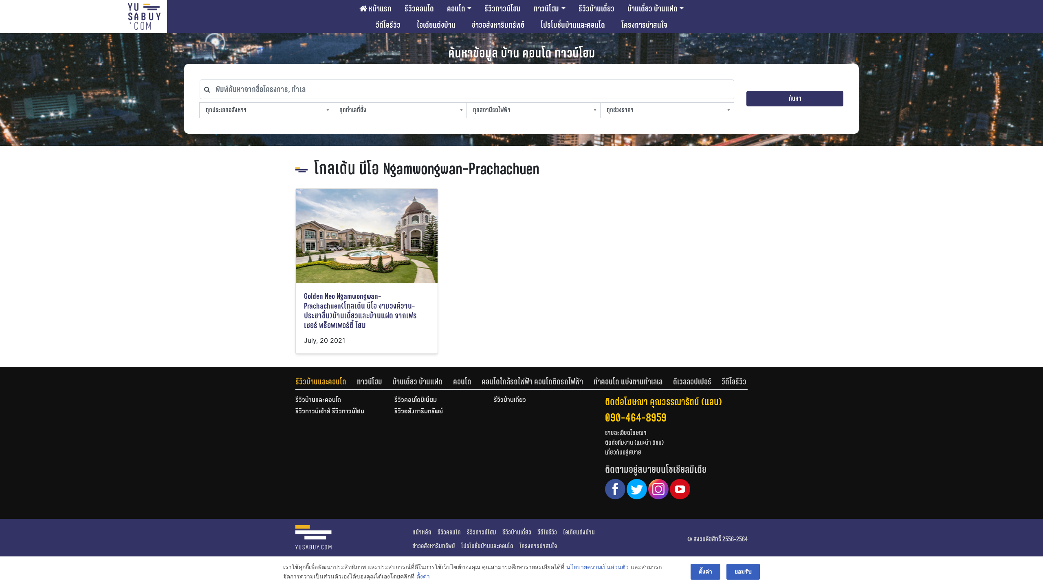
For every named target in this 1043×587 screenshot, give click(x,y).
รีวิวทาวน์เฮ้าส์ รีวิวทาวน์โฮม (329, 411)
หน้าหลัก (421, 532)
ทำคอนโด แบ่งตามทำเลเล (628, 381)
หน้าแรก (379, 8)
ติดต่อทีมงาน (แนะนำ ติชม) (634, 442)
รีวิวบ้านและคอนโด (320, 381)
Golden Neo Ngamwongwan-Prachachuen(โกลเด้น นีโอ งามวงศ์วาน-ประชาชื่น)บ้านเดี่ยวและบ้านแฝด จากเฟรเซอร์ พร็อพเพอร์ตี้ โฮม (360, 310)
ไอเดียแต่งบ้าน (436, 25)
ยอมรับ (743, 571)
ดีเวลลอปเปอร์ (692, 381)
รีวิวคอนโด (419, 8)
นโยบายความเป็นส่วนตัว (597, 566)
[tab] (326, 381)
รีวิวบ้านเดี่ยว (596, 8)
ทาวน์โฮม (546, 8)
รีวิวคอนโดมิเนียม (415, 400)
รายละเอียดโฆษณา (626, 432)
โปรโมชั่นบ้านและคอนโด (573, 25)
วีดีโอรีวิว (388, 25)
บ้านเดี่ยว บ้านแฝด (652, 8)
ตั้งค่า (423, 576)
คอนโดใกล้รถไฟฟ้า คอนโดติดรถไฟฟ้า (532, 381)
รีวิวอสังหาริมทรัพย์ (418, 411)
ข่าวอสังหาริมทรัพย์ (498, 25)
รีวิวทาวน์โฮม (502, 8)
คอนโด (456, 8)
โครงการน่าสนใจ (644, 25)
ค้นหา (795, 98)
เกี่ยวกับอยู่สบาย (623, 452)
